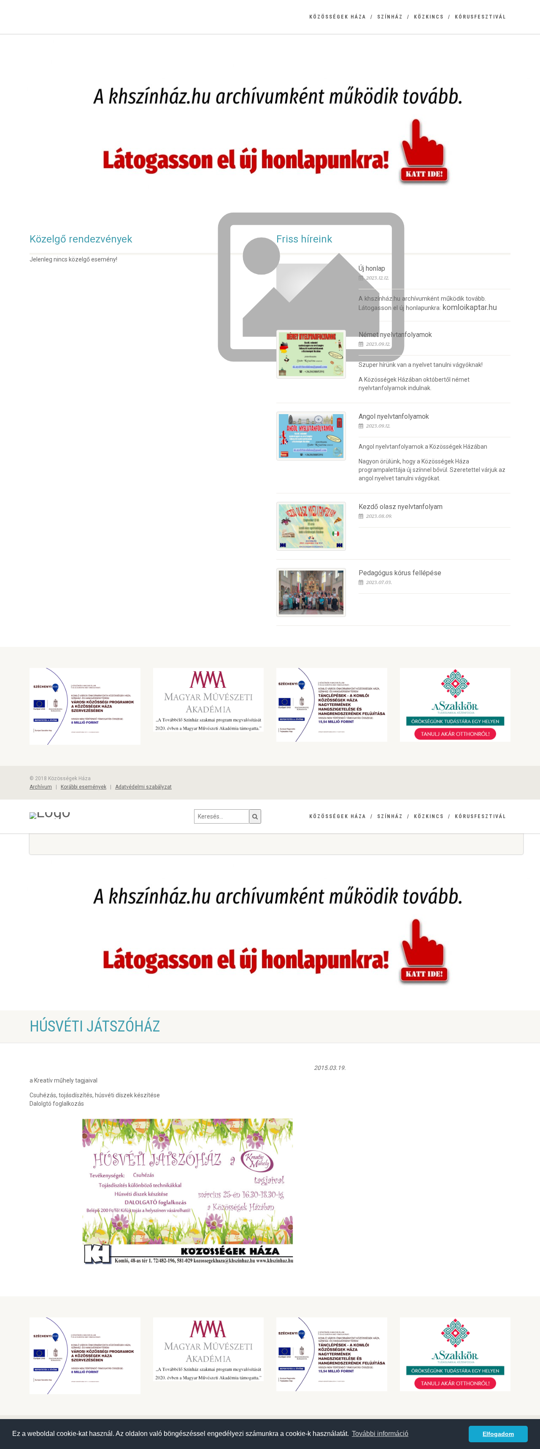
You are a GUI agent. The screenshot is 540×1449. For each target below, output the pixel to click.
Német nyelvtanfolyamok (395, 335)
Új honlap (372, 268)
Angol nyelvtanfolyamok (394, 416)
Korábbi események (83, 787)
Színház (390, 17)
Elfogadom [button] (498, 1433)
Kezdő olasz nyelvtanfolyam (401, 507)
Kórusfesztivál (480, 17)
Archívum (41, 787)
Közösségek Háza (337, 17)
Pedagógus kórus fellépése (400, 573)
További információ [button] (380, 1433)
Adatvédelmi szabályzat (143, 787)
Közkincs (429, 17)
